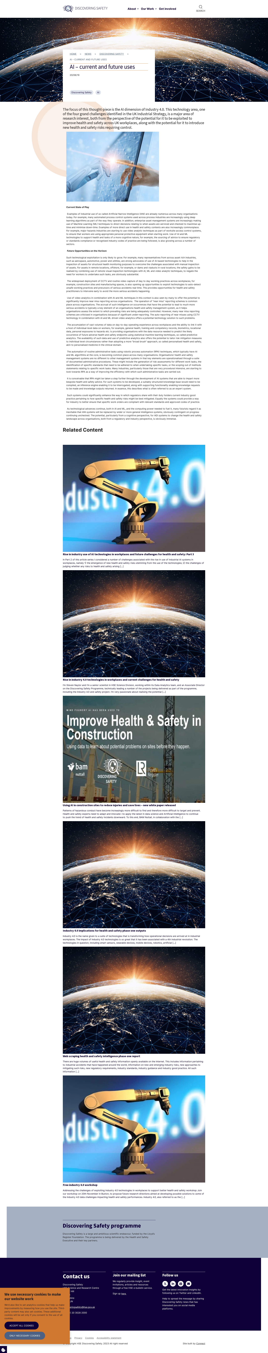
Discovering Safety (112, 53)
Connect (200, 1343)
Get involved (167, 8)
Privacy (78, 1337)
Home (73, 53)
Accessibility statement (109, 1337)
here (124, 1293)
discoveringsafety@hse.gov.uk (79, 1307)
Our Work (147, 8)
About (132, 8)
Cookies (89, 1337)
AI (98, 92)
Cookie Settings (3, 1349)
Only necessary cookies (24, 1335)
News (88, 53)
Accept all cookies (21, 1325)
